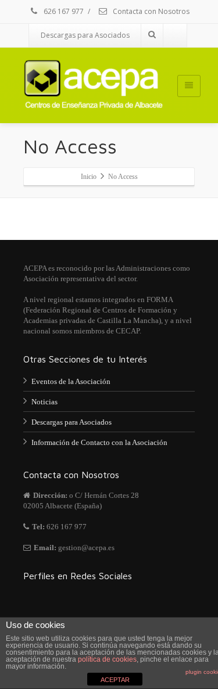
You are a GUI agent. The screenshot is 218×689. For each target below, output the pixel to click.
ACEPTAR (115, 679)
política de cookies (107, 659)
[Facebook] (175, 35)
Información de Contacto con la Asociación (99, 442)
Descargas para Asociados (85, 35)
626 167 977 (63, 11)
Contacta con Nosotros (150, 11)
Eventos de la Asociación (70, 381)
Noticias (44, 401)
